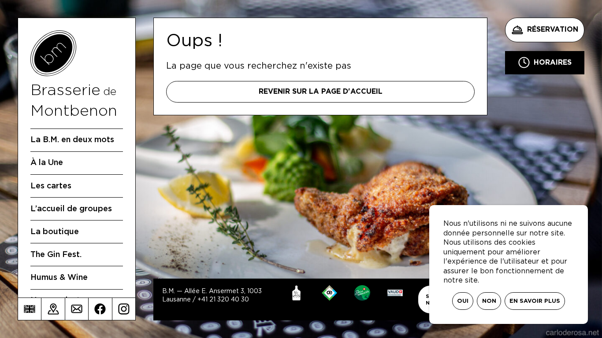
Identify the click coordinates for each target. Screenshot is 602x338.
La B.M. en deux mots (72, 140)
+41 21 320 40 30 (223, 300)
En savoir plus (534, 301)
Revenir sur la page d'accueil (321, 91)
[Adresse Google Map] (52, 309)
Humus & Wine (59, 278)
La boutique (54, 232)
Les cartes (50, 186)
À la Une (46, 163)
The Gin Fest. (56, 255)
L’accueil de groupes (71, 209)
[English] (29, 309)
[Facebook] (100, 309)
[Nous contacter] (76, 309)
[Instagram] (123, 309)
